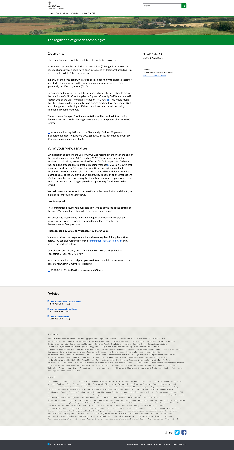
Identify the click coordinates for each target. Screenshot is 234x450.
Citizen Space (56, 444)
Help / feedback (179, 444)
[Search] (183, 5)
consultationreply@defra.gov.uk (154, 75)
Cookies (157, 444)
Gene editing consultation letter (63, 309)
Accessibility (132, 444)
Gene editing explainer (59, 316)
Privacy (167, 444)
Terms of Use (146, 444)
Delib (69, 444)
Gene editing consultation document (65, 301)
